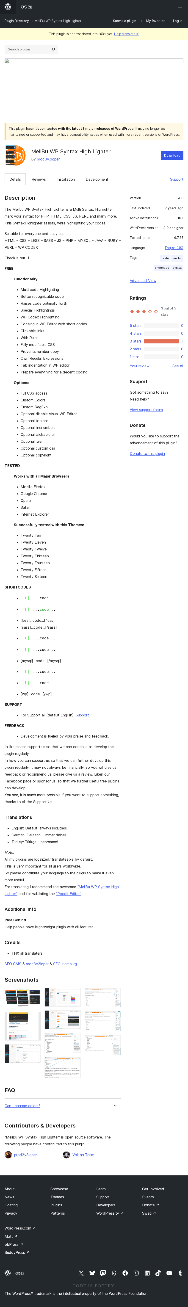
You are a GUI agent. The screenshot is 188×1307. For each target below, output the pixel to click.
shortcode (162, 267)
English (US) (174, 248)
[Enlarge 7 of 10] (74, 1063)
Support (176, 179)
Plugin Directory (17, 21)
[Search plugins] (53, 49)
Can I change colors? (22, 1106)
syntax (177, 267)
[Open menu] (180, 7)
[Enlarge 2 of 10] (34, 1018)
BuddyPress (17, 1252)
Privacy (11, 1213)
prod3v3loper (48, 159)
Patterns (57, 1213)
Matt (11, 1236)
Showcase (59, 1189)
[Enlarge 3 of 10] (34, 1050)
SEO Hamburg (65, 964)
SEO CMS (13, 964)
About (10, 1189)
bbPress (14, 1244)
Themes (57, 1197)
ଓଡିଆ (19, 1273)
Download (172, 155)
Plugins (56, 1205)
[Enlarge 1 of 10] (34, 994)
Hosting (11, 1205)
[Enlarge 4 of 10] (74, 994)
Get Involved (153, 1189)
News (9, 1197)
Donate (150, 1205)
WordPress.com (20, 1228)
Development (97, 179)
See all (177, 366)
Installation (66, 179)
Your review (139, 366)
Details (15, 179)
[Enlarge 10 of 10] (114, 1041)
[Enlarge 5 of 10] (74, 1016)
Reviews (39, 179)
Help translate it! (126, 34)
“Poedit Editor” (68, 893)
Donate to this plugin (147, 453)
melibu (177, 258)
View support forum (146, 409)
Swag (149, 1213)
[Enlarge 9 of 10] (114, 1017)
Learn (101, 1189)
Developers (105, 1205)
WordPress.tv (110, 1213)
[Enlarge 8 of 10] (114, 994)
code (165, 258)
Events (148, 1197)
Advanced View (143, 280)
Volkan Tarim (83, 1154)
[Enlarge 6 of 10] (74, 1039)
